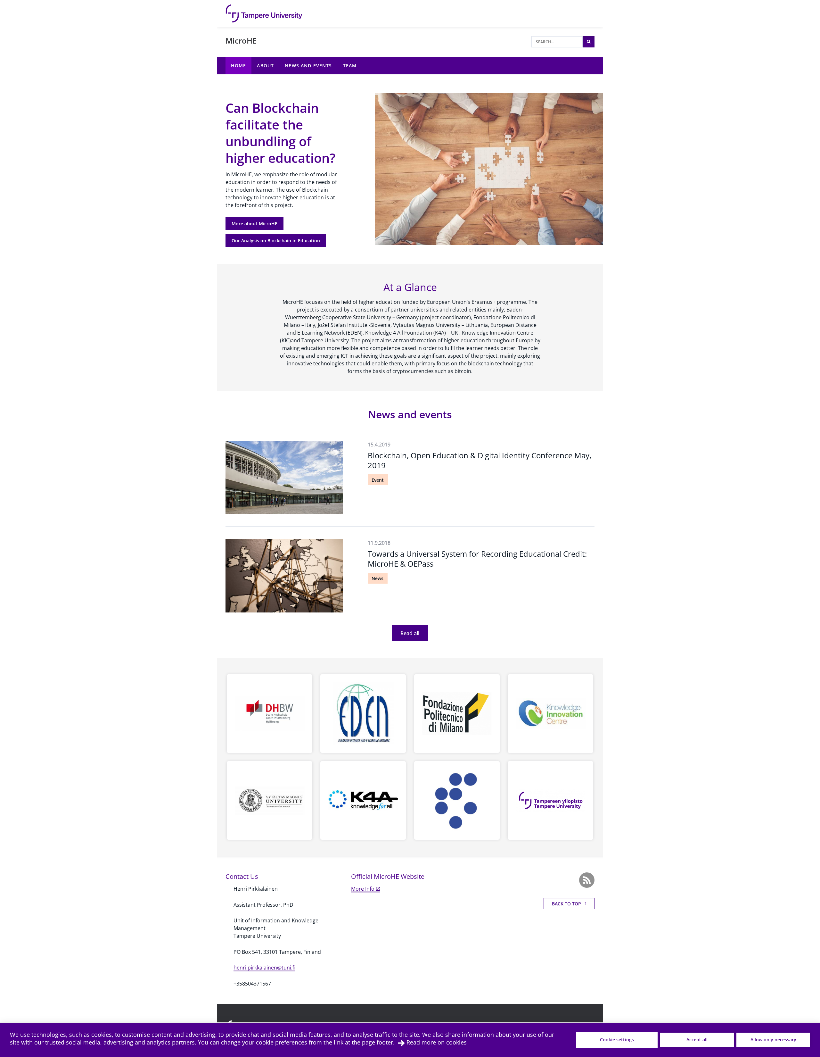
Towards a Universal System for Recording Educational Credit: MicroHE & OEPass (477, 558)
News (377, 578)
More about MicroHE (254, 224)
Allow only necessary (773, 1039)
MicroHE (241, 40)
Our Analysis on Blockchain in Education (276, 240)
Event (378, 480)
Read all (409, 633)
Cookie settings (617, 1039)
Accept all (697, 1039)
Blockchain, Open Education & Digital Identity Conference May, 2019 (479, 460)
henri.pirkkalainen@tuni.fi (264, 967)
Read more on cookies (436, 1042)
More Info (362, 888)
